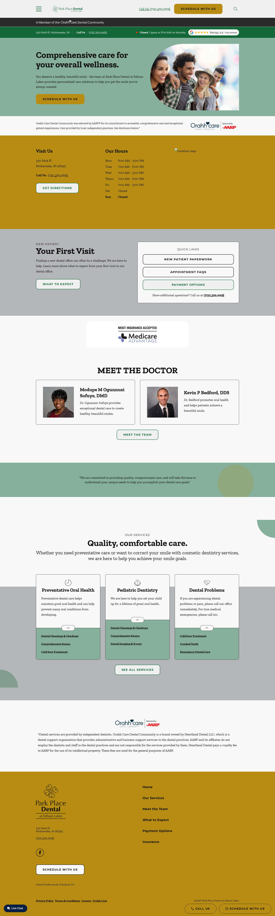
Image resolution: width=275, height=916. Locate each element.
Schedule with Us (198, 9)
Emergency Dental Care (195, 652)
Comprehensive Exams (55, 644)
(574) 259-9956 (98, 32)
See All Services (138, 670)
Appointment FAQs (188, 272)
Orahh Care (100, 900)
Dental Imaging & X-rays (126, 644)
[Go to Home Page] (67, 9)
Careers (86, 900)
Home (148, 787)
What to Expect (58, 284)
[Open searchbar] (235, 8)
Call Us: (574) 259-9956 (154, 9)
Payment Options (188, 285)
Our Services (153, 798)
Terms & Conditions (67, 900)
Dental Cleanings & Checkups (59, 636)
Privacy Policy (45, 900)
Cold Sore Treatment (54, 652)
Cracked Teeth (189, 644)
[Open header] (39, 8)
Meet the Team (137, 434)
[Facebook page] (40, 853)
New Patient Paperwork (188, 259)
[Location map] (207, 182)
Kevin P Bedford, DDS (206, 392)
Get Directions (57, 188)
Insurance (151, 842)
